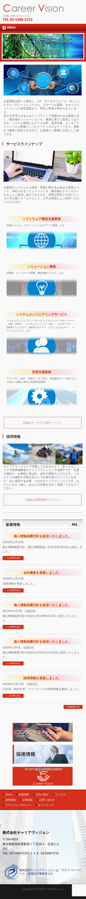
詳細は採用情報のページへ (42, 499)
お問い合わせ (47, 799)
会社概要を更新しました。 (42, 572)
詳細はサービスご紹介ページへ (42, 422)
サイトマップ (45, 805)
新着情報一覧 (74, 707)
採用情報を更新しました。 (42, 678)
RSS (74, 524)
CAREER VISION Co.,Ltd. (50, 889)
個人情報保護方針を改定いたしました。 (42, 536)
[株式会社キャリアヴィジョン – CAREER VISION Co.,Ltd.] (33, 8)
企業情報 (27, 799)
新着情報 (24, 794)
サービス (60, 794)
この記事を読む (14, 558)
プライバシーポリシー (18, 805)
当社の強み (42, 794)
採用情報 (10, 799)
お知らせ (30, 611)
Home (8, 794)
